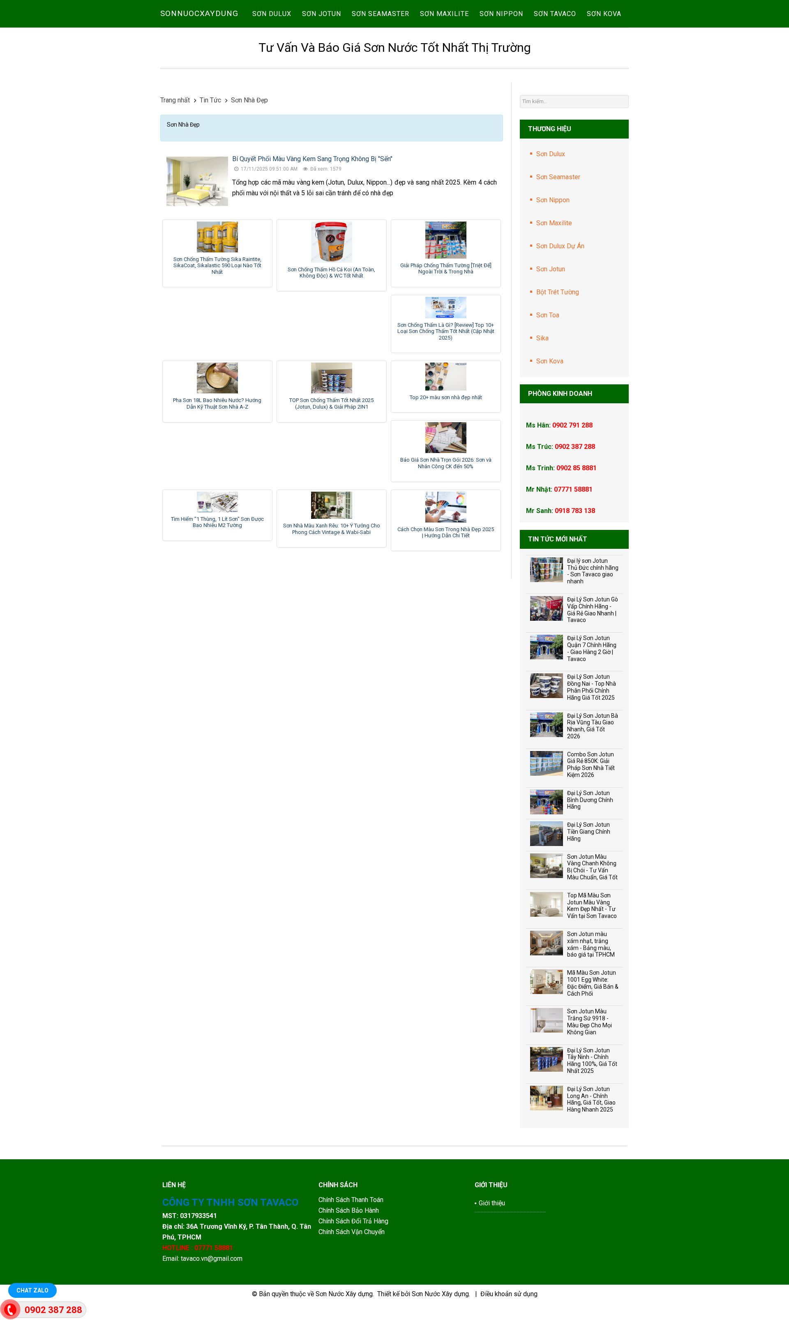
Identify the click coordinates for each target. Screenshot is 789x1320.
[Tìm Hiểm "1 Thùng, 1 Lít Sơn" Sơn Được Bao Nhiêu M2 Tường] (217, 502)
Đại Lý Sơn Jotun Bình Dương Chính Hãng (590, 800)
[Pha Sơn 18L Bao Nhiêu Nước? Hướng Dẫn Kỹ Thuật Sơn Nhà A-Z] (217, 378)
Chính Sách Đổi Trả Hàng (354, 1221)
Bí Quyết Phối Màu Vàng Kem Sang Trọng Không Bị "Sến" (312, 159)
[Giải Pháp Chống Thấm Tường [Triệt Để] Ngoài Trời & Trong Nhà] (446, 240)
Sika (542, 338)
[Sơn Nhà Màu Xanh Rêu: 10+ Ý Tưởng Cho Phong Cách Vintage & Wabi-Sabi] (332, 505)
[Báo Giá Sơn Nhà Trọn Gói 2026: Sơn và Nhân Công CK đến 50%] (446, 437)
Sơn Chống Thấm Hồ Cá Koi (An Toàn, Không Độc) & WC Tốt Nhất (331, 272)
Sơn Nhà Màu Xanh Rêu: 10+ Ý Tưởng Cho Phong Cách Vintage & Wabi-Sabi (331, 528)
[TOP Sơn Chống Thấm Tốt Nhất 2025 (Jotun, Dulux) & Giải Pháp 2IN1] (332, 378)
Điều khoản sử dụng (509, 1294)
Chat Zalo (32, 1290)
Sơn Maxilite (554, 223)
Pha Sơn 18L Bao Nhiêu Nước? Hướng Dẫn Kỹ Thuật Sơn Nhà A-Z (217, 403)
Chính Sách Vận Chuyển (351, 1232)
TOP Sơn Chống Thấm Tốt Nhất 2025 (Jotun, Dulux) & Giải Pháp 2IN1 (331, 403)
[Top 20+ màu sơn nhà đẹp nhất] (446, 377)
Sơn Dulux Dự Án (560, 246)
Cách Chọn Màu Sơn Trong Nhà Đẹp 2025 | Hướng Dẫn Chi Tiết (445, 532)
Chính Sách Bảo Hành (349, 1210)
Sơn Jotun (550, 269)
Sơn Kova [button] (604, 14)
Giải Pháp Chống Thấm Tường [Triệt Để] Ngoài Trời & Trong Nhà (445, 268)
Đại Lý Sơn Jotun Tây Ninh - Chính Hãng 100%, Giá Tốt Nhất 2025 (592, 1060)
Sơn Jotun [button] (321, 14)
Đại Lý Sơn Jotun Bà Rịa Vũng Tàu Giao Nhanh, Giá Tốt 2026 (592, 726)
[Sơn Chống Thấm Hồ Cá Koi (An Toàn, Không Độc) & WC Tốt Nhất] (332, 242)
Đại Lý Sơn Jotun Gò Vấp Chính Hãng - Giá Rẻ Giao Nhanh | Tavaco (592, 609)
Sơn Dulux (550, 154)
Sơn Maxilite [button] (444, 14)
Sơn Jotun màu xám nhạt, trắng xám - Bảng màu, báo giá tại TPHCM (591, 944)
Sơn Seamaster (558, 177)
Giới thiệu (492, 1203)
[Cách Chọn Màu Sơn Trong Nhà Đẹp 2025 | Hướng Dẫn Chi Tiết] (446, 507)
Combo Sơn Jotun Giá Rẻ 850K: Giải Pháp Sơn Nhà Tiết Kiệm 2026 (591, 764)
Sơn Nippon (553, 200)
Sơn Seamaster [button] (380, 14)
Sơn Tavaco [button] (555, 14)
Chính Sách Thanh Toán (350, 1200)
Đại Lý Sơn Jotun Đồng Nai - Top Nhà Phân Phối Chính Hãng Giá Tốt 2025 (591, 686)
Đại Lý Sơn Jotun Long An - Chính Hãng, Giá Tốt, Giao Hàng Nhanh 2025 (591, 1099)
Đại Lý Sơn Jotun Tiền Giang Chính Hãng (588, 831)
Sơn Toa (547, 315)
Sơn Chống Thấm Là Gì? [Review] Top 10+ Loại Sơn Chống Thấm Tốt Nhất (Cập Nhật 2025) (445, 331)
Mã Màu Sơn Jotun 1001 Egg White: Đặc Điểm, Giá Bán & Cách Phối (592, 982)
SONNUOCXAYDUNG (199, 13)
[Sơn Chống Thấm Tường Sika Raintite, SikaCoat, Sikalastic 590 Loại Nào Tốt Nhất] (217, 237)
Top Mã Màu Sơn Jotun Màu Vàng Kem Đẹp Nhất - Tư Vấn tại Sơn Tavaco (592, 905)
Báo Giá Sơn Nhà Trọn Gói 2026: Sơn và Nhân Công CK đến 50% (445, 463)
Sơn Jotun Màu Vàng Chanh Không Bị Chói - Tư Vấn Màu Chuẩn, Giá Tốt (592, 867)
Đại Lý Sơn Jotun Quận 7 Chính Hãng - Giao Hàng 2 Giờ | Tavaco (591, 648)
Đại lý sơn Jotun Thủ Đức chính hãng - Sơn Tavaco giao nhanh (592, 571)
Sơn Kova (549, 361)
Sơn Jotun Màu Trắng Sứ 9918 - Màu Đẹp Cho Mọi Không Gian (589, 1021)
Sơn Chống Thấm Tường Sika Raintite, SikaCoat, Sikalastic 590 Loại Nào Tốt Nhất (217, 265)
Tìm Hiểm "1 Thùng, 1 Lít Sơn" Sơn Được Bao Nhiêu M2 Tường (217, 522)
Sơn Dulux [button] (271, 14)
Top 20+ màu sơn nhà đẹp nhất (446, 397)
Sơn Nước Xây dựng (344, 1294)
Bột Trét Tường (557, 292)
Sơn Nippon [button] (501, 14)
